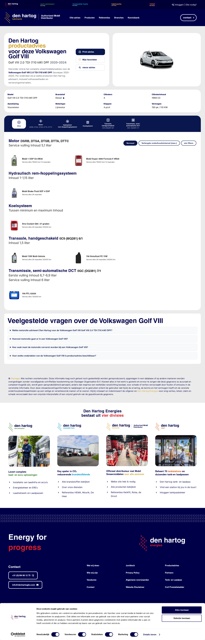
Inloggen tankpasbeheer (172, 492)
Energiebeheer (20, 487)
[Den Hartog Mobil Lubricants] (127, 436)
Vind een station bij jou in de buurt (178, 487)
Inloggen (179, 4)
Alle (64, 481)
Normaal (130, 143)
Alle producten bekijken (123, 486)
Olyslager (15, 378)
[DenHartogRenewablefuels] (69, 424)
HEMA (77, 492)
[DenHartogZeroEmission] (20, 424)
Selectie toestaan (181, 618)
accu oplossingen (27, 474)
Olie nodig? (191, 4)
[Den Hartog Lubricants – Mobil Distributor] (127, 424)
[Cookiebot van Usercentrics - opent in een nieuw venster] (18, 634)
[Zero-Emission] (29, 436)
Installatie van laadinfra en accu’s (30, 482)
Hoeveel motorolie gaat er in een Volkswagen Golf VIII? (40, 339)
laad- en (12, 474)
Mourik (86, 492)
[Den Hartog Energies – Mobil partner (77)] (78, 436)
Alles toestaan (182, 610)
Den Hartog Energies (147, 391)
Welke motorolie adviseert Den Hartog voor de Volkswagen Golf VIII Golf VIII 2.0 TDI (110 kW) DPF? (62, 330)
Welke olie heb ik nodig (123, 481)
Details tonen (149, 634)
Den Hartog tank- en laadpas (175, 481)
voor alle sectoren (134, 474)
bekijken (85, 481)
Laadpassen (37, 493)
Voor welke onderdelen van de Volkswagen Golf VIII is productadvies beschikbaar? (54, 355)
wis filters (188, 143)
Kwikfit (127, 492)
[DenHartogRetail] (167, 424)
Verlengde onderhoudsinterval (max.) (159, 143)
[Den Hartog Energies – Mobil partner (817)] (176, 436)
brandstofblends (81, 474)
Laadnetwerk (20, 493)
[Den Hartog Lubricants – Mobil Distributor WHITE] (32, 13)
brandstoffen (73, 481)
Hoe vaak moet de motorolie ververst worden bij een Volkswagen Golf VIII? (50, 347)
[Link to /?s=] (173, 5)
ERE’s (35, 487)
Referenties (68, 492)
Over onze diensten (72, 487)
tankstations (175, 471)
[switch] (82, 634)
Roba (134, 492)
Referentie (116, 492)
